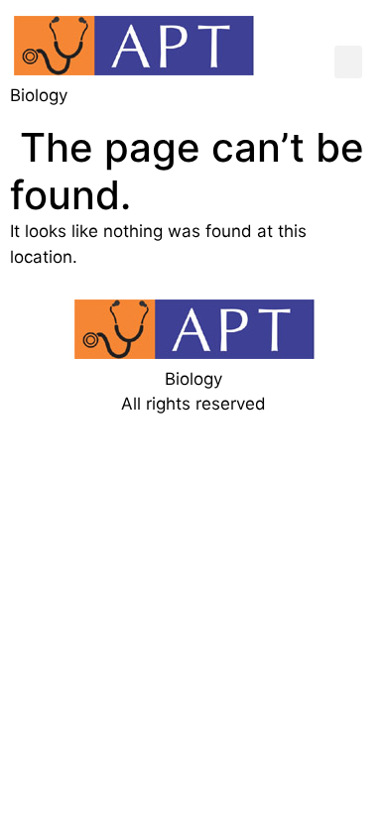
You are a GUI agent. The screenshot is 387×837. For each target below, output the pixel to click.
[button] (348, 62)
